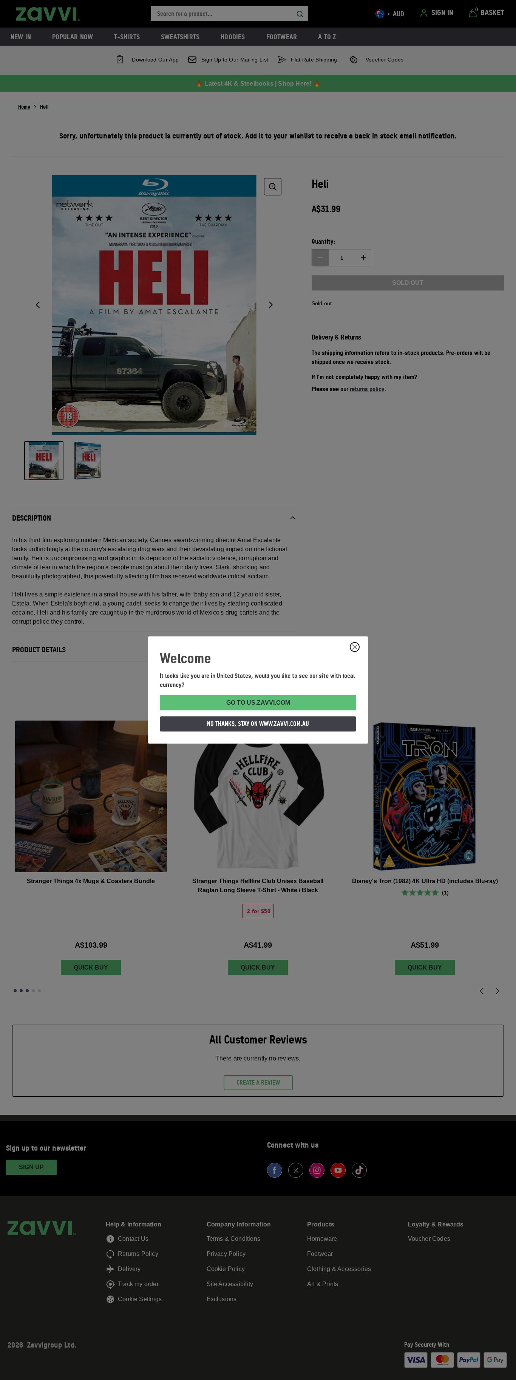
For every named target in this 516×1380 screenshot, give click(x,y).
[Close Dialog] (354, 647)
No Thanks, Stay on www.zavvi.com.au (258, 723)
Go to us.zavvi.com (258, 702)
